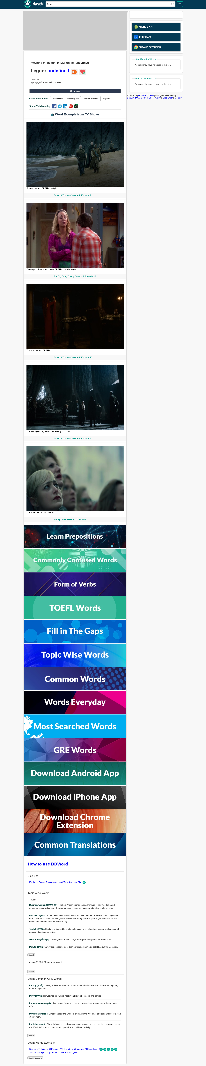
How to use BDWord (48, 864)
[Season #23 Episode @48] (112, 1050)
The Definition (57, 99)
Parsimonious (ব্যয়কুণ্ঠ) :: (41, 1003)
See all (31, 955)
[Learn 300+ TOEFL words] (75, 618)
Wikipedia (106, 99)
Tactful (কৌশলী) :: (37, 929)
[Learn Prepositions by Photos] (75, 547)
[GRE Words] (75, 761)
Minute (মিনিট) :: (36, 947)
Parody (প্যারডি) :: (37, 985)
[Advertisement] (74, 30)
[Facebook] (55, 107)
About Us (147, 98)
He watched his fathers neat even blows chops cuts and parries (65, 996)
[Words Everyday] (75, 713)
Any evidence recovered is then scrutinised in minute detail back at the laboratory (73, 947)
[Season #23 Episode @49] (109, 1050)
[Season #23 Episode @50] (105, 1050)
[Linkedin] (66, 107)
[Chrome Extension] (75, 832)
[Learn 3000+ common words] (75, 689)
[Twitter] (60, 107)
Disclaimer (168, 98)
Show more (75, 91)
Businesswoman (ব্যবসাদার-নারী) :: (44, 905)
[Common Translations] (75, 855)
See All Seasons (35, 1058)
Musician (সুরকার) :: (38, 915)
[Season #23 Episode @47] (115, 1050)
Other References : (39, 98)
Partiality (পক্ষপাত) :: (38, 1024)
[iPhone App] (75, 808)
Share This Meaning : (40, 106)
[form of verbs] (75, 595)
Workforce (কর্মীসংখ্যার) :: (40, 939)
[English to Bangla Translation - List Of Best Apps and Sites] (84, 883)
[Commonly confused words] (75, 571)
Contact (178, 98)
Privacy (157, 98)
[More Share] (76, 107)
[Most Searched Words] (75, 737)
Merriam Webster (91, 99)
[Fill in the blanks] (75, 642)
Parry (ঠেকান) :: (36, 996)
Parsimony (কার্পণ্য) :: (39, 1014)
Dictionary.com (73, 99)
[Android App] (75, 784)
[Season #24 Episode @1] (101, 1050)
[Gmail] (71, 107)
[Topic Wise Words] (75, 666)
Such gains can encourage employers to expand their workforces (70, 939)
